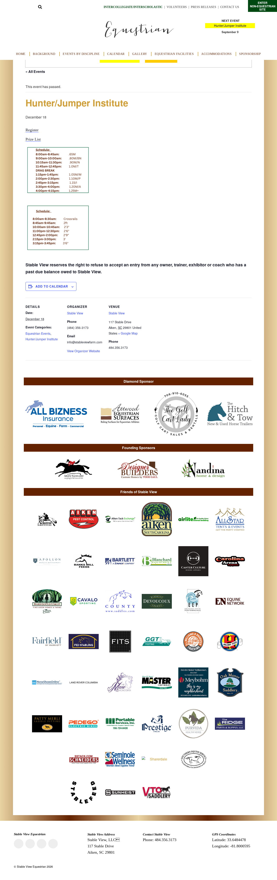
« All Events (35, 71)
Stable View (75, 313)
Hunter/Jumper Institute (230, 25)
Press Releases (203, 7)
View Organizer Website (83, 351)
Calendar (116, 54)
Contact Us (229, 7)
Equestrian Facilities (174, 54)
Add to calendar (51, 286)
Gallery (139, 54)
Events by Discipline (81, 54)
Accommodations (216, 54)
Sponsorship (250, 54)
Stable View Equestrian (31, 866)
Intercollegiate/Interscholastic (133, 7)
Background (44, 54)
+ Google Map (128, 333)
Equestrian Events (38, 333)
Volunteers (177, 7)
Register (32, 130)
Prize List (33, 139)
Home (20, 54)
